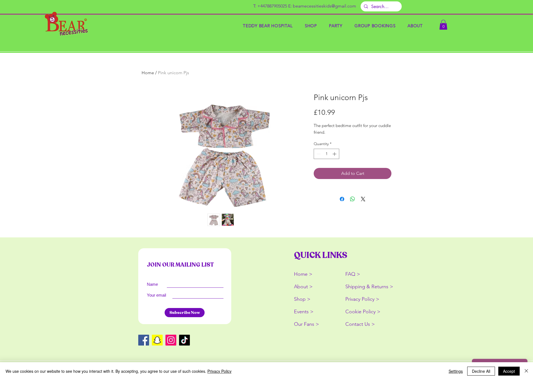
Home (148, 72)
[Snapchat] (157, 340)
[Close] (526, 371)
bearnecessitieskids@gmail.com (324, 6)
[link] (443, 25)
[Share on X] (363, 199)
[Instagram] (170, 340)
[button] (311, 25)
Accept (509, 371)
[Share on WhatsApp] (352, 199)
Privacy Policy (219, 371)
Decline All (481, 371)
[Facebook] (143, 340)
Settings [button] (456, 371)
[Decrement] (318, 154)
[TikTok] (184, 340)
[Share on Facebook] (342, 199)
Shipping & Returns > (369, 287)
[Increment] (334, 154)
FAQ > (352, 274)
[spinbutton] (326, 154)
